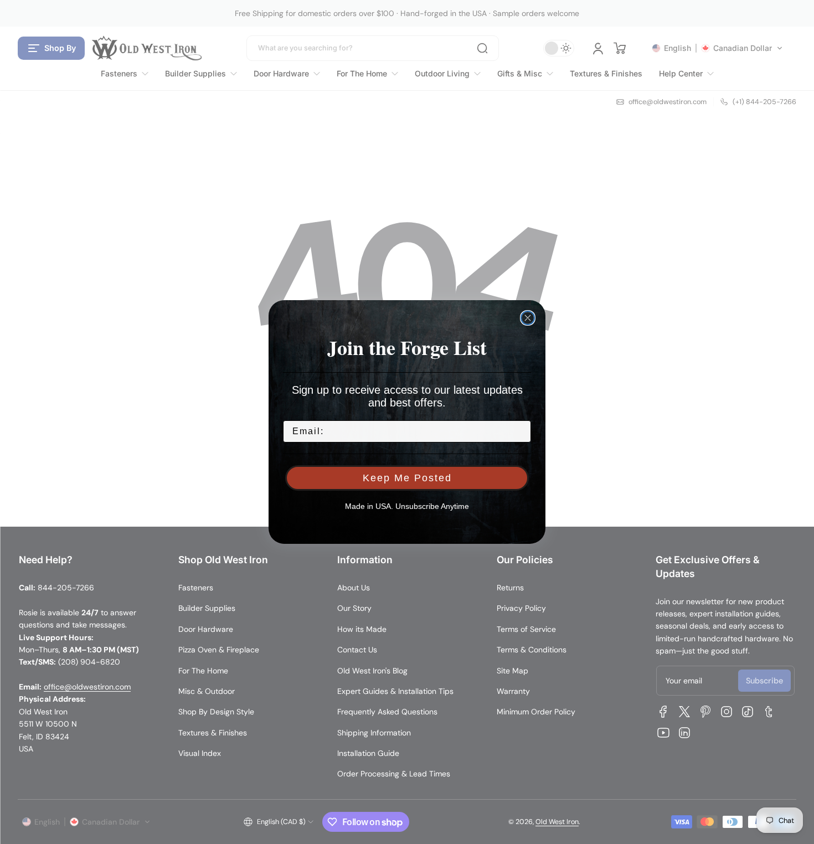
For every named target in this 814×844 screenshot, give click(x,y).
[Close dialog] (527, 318)
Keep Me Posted (407, 477)
